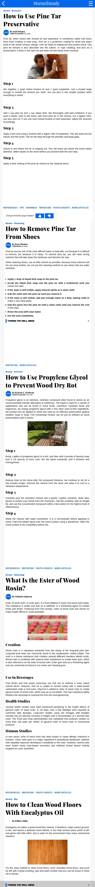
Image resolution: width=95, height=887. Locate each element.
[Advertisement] (25, 186)
